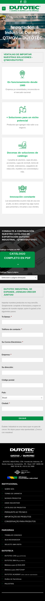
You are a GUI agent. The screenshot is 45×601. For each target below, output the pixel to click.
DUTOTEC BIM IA (15, 560)
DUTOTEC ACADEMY (21, 574)
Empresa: (6, 355)
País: (4, 393)
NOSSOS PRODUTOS (13, 498)
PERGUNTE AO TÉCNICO (16, 512)
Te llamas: (7, 317)
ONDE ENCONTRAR (12, 503)
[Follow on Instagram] (25, 2)
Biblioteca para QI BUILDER (15, 565)
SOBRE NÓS (9, 489)
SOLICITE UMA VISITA (13, 544)
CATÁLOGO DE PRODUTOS (15, 507)
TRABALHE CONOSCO (13, 535)
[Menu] (4, 8)
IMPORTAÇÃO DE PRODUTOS (18, 517)
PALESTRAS (9, 584)
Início (5, 17)
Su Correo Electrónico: (12, 342)
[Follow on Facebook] (21, 2)
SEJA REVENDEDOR (12, 540)
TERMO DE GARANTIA (13, 493)
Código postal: (8, 380)
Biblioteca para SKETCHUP (15, 570)
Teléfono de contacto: (12, 329)
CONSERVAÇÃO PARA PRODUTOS (20, 521)
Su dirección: (7, 367)
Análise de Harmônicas (13, 579)
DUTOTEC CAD (15, 556)
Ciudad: (6, 403)
